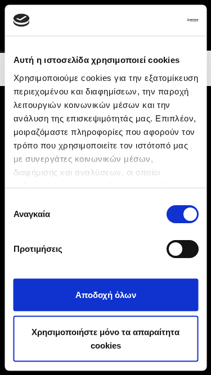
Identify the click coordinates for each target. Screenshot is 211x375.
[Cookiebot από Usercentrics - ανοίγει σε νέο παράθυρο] (150, 20)
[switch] (182, 249)
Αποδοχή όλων (105, 295)
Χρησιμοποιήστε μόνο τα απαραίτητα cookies (105, 338)
